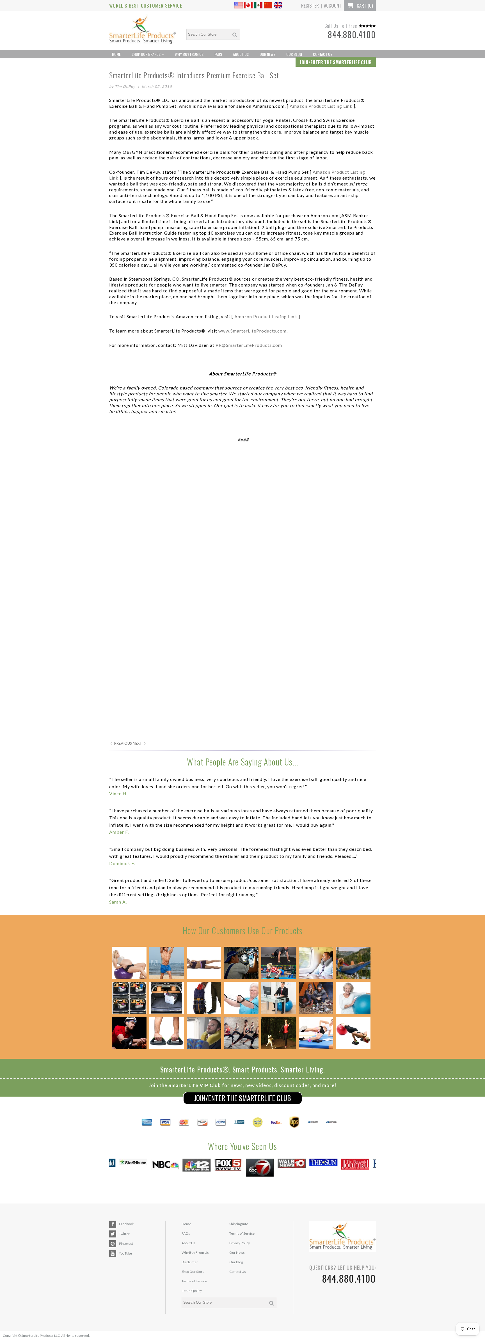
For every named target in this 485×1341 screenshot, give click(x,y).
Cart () (364, 5)
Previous (122, 743)
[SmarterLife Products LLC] (142, 30)
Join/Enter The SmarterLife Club (242, 1098)
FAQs (218, 54)
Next (138, 743)
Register (310, 5)
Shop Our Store (193, 1271)
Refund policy (192, 1291)
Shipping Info (238, 1224)
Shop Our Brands (146, 54)
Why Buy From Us (189, 54)
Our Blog (294, 54)
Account (333, 5)
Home (116, 54)
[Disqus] (242, 524)
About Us (241, 54)
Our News (267, 54)
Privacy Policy (239, 1243)
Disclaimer (190, 1262)
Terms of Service (194, 1281)
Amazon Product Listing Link (321, 106)
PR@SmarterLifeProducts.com (249, 345)
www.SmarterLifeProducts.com (252, 330)
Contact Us (322, 54)
